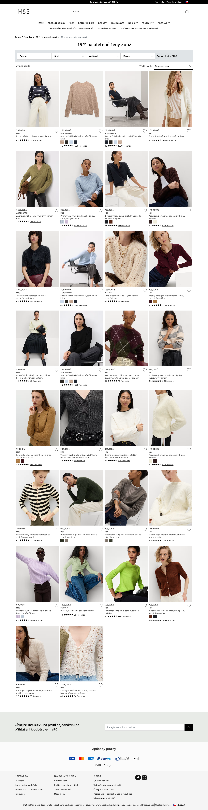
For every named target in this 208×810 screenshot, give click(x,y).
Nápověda (20, 794)
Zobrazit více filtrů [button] (167, 56)
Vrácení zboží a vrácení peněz (29, 789)
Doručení (19, 780)
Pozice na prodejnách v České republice (113, 794)
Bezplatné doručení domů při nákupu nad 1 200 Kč (71, 28)
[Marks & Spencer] (23, 11)
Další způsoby (103, 765)
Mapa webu (59, 794)
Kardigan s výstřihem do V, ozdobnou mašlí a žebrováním (34, 691)
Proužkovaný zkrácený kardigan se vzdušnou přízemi (33, 535)
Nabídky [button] (133, 23)
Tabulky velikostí (62, 789)
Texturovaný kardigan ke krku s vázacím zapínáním (31, 296)
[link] (187, 2)
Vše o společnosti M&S (104, 798)
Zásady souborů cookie (129, 805)
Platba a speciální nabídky (67, 785)
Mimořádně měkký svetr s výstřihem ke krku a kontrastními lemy (33, 376)
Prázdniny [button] (148, 23)
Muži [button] (71, 23)
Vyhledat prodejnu (175, 2)
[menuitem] (41, 23)
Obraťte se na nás (102, 780)
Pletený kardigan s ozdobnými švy (77, 610)
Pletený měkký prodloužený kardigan (167, 136)
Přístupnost (148, 805)
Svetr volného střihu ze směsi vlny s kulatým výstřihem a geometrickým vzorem (122, 378)
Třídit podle (145, 66)
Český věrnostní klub (104, 789)
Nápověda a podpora (107, 28)
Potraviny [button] (164, 23)
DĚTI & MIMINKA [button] (86, 23)
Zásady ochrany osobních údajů (101, 805)
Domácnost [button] (117, 23)
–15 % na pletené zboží (46, 37)
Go (188, 727)
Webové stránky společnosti (107, 785)
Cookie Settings (163, 805)
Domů (18, 37)
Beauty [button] (102, 23)
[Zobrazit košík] (187, 11)
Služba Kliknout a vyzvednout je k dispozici (139, 28)
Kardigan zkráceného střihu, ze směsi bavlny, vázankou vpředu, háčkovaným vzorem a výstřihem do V (78, 693)
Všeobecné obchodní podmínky (69, 805)
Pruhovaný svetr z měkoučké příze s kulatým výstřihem (77, 217)
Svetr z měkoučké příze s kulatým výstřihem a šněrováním (121, 456)
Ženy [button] (41, 23)
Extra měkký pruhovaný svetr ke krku (34, 136)
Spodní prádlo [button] (56, 23)
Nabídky (28, 37)
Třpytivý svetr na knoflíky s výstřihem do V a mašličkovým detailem (78, 456)
